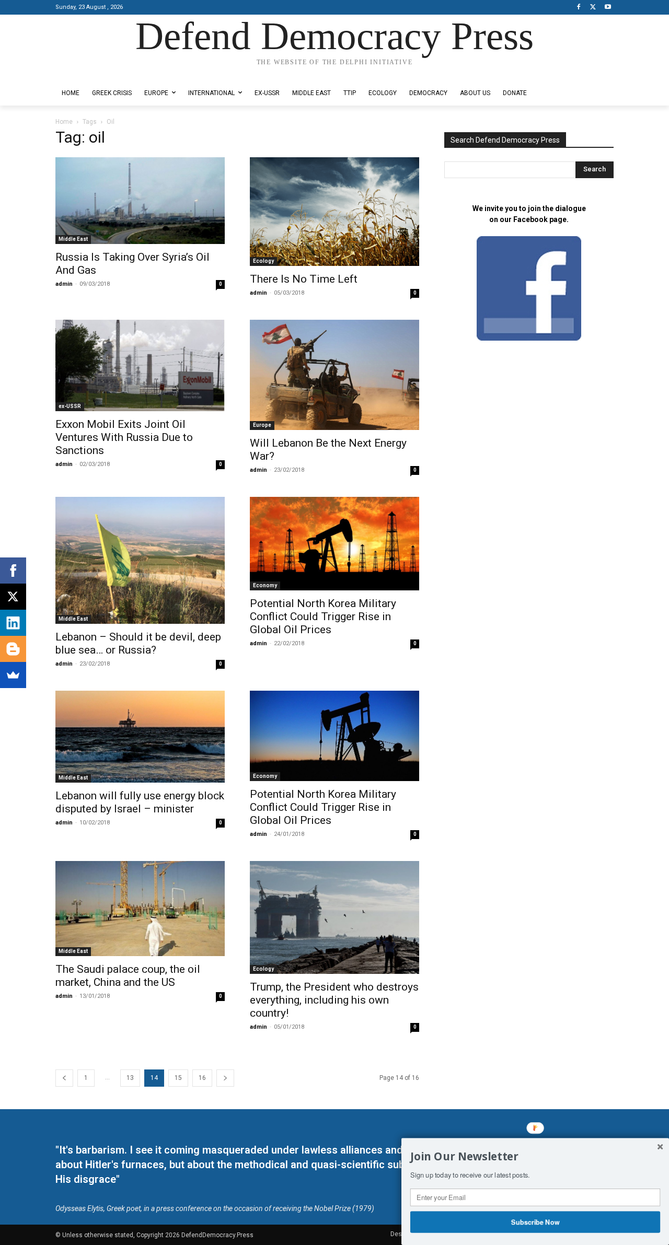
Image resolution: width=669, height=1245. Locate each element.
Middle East (73, 239)
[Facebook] (579, 8)
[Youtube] (608, 8)
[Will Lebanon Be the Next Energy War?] (334, 375)
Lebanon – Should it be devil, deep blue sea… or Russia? (138, 643)
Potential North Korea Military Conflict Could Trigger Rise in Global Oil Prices (323, 616)
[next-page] (225, 1078)
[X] (593, 8)
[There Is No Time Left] (334, 211)
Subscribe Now (535, 1221)
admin (64, 284)
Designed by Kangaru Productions (96, 72)
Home (64, 121)
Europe (262, 425)
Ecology (263, 261)
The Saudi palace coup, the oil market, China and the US (127, 975)
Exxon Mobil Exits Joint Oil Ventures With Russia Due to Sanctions (124, 437)
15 (178, 1077)
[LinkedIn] (13, 623)
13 (130, 1077)
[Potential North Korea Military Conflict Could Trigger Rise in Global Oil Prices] (334, 543)
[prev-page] (64, 1078)
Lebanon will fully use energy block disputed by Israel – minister (139, 802)
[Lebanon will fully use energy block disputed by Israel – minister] (140, 736)
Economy (265, 585)
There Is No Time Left (303, 279)
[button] (535, 1157)
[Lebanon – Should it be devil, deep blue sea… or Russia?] (140, 560)
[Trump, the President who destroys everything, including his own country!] (334, 917)
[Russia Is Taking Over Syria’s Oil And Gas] (140, 201)
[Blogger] (13, 649)
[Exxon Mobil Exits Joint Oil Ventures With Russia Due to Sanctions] (140, 365)
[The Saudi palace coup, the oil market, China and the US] (140, 908)
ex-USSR (70, 406)
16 (202, 1077)
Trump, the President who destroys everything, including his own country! (334, 1000)
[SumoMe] (13, 675)
